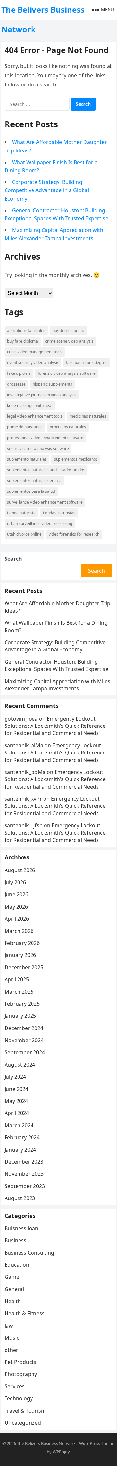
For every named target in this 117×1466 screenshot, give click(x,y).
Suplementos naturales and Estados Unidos (46, 470)
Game (12, 1276)
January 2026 (20, 955)
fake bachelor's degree (87, 362)
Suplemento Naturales (27, 459)
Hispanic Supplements (52, 384)
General (14, 1289)
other (11, 1350)
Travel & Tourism (25, 1410)
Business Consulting (29, 1252)
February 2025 (22, 1003)
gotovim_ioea (21, 718)
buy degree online (68, 330)
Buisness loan (21, 1228)
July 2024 (15, 1076)
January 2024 (20, 1149)
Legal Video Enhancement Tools (34, 416)
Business (15, 1240)
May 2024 (16, 1101)
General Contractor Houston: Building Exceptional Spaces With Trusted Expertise (56, 665)
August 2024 (20, 1064)
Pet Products (20, 1362)
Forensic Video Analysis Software (67, 373)
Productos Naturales (68, 427)
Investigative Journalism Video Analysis (41, 395)
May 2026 (16, 906)
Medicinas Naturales (88, 416)
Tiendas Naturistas (59, 513)
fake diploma (19, 373)
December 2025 (24, 967)
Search (13, 558)
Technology (19, 1398)
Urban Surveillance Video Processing (39, 523)
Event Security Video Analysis (33, 362)
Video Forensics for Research (74, 534)
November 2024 (24, 1040)
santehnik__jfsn (24, 825)
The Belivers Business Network (42, 19)
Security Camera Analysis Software (38, 448)
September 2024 (25, 1052)
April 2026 (17, 918)
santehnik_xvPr (23, 798)
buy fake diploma (22, 341)
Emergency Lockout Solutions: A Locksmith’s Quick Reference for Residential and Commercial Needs (55, 726)
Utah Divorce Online (24, 534)
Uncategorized (23, 1422)
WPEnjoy (61, 1452)
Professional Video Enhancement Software (45, 437)
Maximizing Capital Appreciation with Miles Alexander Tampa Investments (57, 685)
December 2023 (24, 1161)
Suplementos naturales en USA (34, 480)
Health (13, 1301)
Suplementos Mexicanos (76, 459)
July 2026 (15, 882)
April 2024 (17, 1113)
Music (12, 1337)
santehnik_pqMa (25, 772)
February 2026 (22, 943)
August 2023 (20, 1198)
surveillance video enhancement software (45, 502)
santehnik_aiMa (24, 745)
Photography (21, 1374)
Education (17, 1264)
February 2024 (22, 1137)
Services (15, 1386)
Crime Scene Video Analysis (69, 341)
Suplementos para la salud (31, 491)
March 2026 (19, 931)
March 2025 (19, 991)
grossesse (16, 384)
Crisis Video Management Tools (34, 352)
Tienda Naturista (21, 513)
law (9, 1325)
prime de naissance (25, 427)
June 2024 (16, 1089)
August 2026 (20, 870)
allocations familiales (26, 330)
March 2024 (19, 1125)
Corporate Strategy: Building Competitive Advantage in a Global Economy (47, 190)
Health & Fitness (25, 1313)
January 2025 (20, 1015)
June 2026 (16, 894)
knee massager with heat (30, 405)
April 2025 (17, 979)
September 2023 (25, 1186)
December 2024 (24, 1028)
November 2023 (24, 1173)
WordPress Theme (96, 1443)
